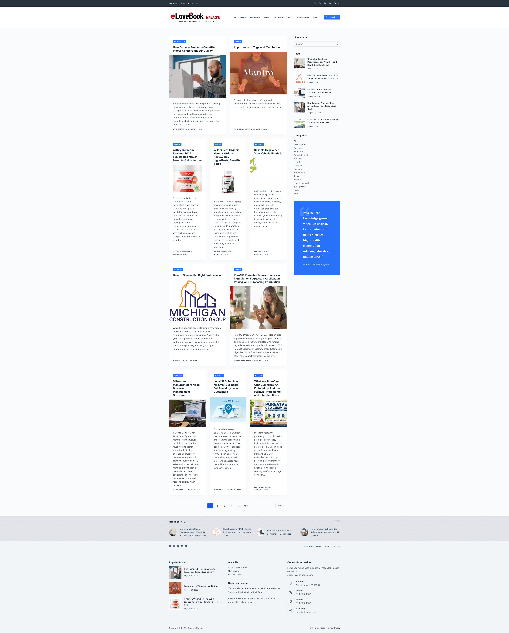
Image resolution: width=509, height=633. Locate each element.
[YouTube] (335, 3)
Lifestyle (298, 165)
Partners (173, 3)
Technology (278, 17)
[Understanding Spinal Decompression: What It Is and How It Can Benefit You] (299, 63)
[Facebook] (314, 3)
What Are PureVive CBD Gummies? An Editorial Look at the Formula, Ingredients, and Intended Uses (267, 388)
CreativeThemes (195, 628)
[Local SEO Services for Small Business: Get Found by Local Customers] (228, 410)
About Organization (238, 567)
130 (246, 506)
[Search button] (337, 44)
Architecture (303, 17)
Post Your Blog (332, 17)
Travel (290, 17)
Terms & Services (317, 628)
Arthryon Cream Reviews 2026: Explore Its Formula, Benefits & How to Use (202, 602)
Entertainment (301, 155)
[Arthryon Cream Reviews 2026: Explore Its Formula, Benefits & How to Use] (187, 178)
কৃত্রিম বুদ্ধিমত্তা (300, 186)
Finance (298, 158)
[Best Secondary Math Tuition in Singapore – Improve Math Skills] (299, 78)
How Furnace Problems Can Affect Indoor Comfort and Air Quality (321, 106)
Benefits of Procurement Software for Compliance (279, 532)
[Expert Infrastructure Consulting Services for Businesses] (299, 123)
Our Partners (234, 574)
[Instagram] (325, 3)
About (190, 3)
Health (266, 17)
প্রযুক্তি (296, 190)
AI (235, 17)
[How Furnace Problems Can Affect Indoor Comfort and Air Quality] (197, 76)
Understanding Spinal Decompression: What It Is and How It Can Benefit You (322, 62)
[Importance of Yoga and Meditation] (258, 73)
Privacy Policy (333, 628)
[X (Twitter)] (320, 3)
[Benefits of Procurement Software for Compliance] (299, 93)
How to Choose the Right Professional (197, 275)
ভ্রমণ (296, 193)
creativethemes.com (306, 612)
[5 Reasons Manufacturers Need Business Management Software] (187, 413)
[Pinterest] (330, 3)
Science (298, 169)
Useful (199, 3)
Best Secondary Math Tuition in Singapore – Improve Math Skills (237, 532)
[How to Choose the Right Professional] (197, 300)
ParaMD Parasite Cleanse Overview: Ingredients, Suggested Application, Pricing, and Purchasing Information (257, 279)
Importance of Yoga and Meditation (257, 47)
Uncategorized (301, 183)
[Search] (339, 3)
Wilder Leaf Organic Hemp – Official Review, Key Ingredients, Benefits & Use (227, 156)
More (315, 17)
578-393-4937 (303, 594)
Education (255, 17)
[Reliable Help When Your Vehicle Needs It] (268, 171)
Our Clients (233, 571)
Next (280, 506)
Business (243, 17)
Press (182, 3)
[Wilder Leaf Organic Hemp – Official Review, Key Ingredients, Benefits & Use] (228, 182)
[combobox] (314, 44)
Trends (297, 179)
